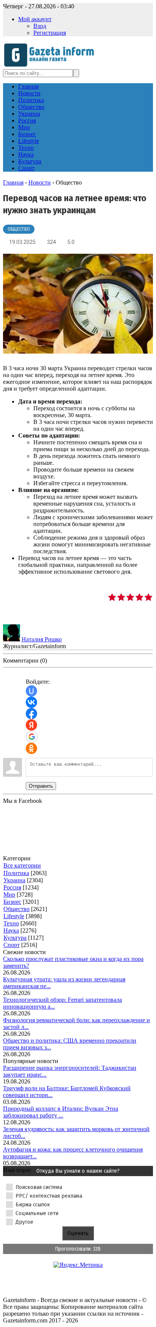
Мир (9, 894)
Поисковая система (39, 1187)
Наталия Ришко (42, 639)
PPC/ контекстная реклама (49, 1195)
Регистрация (49, 32)
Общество (19, 229)
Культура (15, 937)
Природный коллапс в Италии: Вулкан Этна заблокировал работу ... (60, 1112)
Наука (11, 930)
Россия (12, 887)
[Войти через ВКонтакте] (31, 702)
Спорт (11, 945)
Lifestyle (13, 916)
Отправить (41, 786)
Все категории (22, 865)
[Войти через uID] (31, 691)
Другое (24, 1221)
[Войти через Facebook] (31, 713)
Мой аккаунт (34, 19)
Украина (14, 880)
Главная (13, 182)
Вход (39, 26)
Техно (11, 923)
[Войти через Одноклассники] (31, 748)
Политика (16, 873)
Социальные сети (37, 1213)
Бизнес (12, 902)
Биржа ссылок (33, 1204)
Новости (39, 182)
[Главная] (51, 65)
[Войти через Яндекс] (31, 725)
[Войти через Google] (32, 737)
